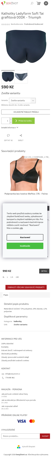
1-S (12, 277)
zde (21, 228)
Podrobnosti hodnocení (33, 24)
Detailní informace (8, 127)
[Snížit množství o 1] (10, 122)
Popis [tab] (6, 295)
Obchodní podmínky (9, 353)
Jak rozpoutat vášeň (9, 406)
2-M (17, 277)
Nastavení (25, 237)
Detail (44, 271)
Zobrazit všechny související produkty (26, 287)
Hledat (45, 436)
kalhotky (18, 321)
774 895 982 (10, 377)
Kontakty (5, 347)
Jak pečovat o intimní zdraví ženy (14, 394)
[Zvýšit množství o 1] (10, 119)
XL (3, 277)
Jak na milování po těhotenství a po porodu (18, 400)
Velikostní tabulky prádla (26, 112)
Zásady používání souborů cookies (15, 360)
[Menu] (46, 3)
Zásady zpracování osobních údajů (15, 357)
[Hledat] (32, 3)
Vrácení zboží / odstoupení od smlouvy (16, 350)
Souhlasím (25, 245)
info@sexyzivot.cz (12, 374)
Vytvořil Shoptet (28, 446)
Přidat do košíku (25, 121)
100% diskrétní (7, 343)
